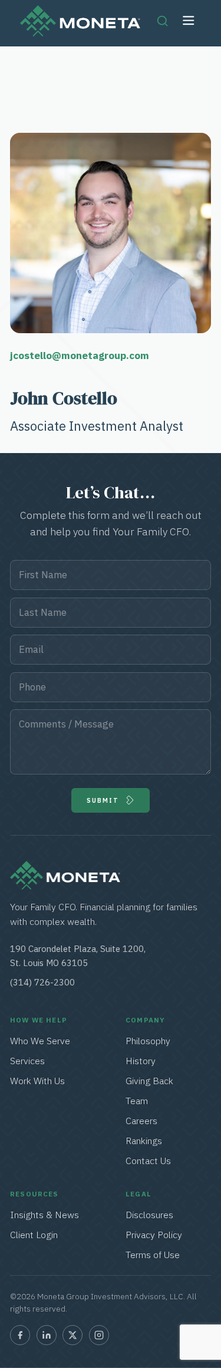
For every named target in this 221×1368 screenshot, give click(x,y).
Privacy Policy (154, 1234)
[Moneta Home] (65, 886)
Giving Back (149, 1081)
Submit (103, 800)
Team (137, 1101)
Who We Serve (40, 1041)
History (141, 1061)
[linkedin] (47, 1335)
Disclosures (149, 1215)
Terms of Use (153, 1254)
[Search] (162, 20)
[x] (72, 1335)
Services (28, 1061)
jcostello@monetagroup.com (79, 355)
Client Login (34, 1234)
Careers (141, 1120)
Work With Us (37, 1081)
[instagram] (99, 1335)
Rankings (144, 1140)
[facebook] (20, 1335)
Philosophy (148, 1041)
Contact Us (148, 1160)
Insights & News (44, 1215)
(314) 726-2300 (42, 982)
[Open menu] (189, 20)
